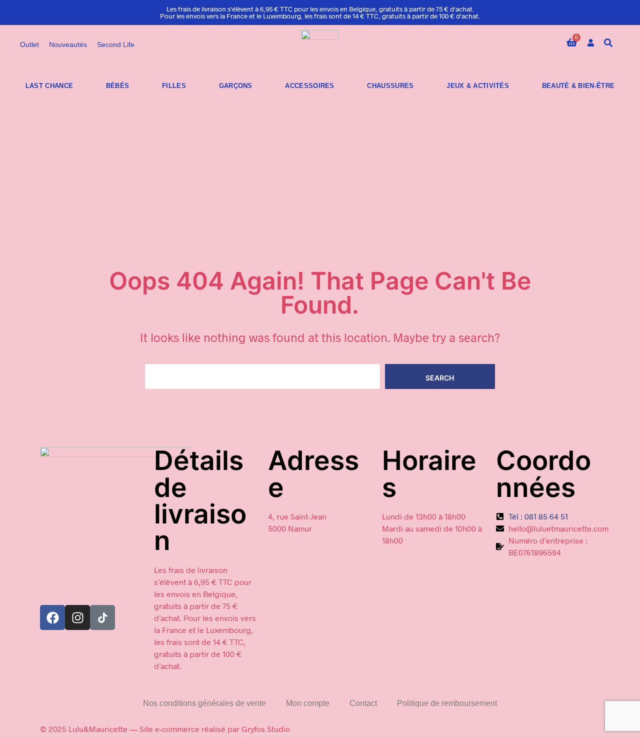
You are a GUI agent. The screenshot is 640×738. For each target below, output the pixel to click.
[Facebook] (52, 617)
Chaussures (390, 86)
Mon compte (308, 703)
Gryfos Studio (266, 729)
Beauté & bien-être (578, 86)
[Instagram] (77, 617)
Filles (174, 86)
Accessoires (309, 86)
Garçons (235, 86)
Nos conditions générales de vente (204, 703)
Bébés (118, 86)
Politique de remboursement (447, 703)
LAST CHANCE (49, 86)
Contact (363, 703)
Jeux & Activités (477, 86)
